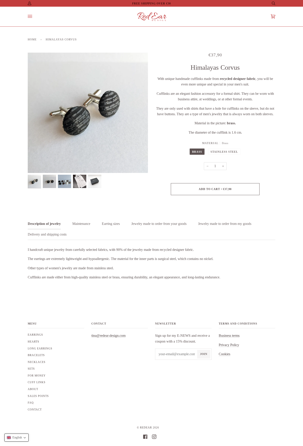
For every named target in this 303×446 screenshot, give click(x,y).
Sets (31, 368)
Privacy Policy (229, 345)
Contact (35, 409)
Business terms (229, 335)
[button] (16, 437)
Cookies (224, 354)
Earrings (35, 334)
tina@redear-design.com (108, 335)
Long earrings (40, 348)
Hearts (33, 341)
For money (37, 375)
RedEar (146, 427)
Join (203, 354)
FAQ (31, 402)
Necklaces (36, 362)
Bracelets (36, 355)
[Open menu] (34, 16)
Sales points (38, 396)
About (33, 389)
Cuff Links (36, 382)
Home (32, 39)
